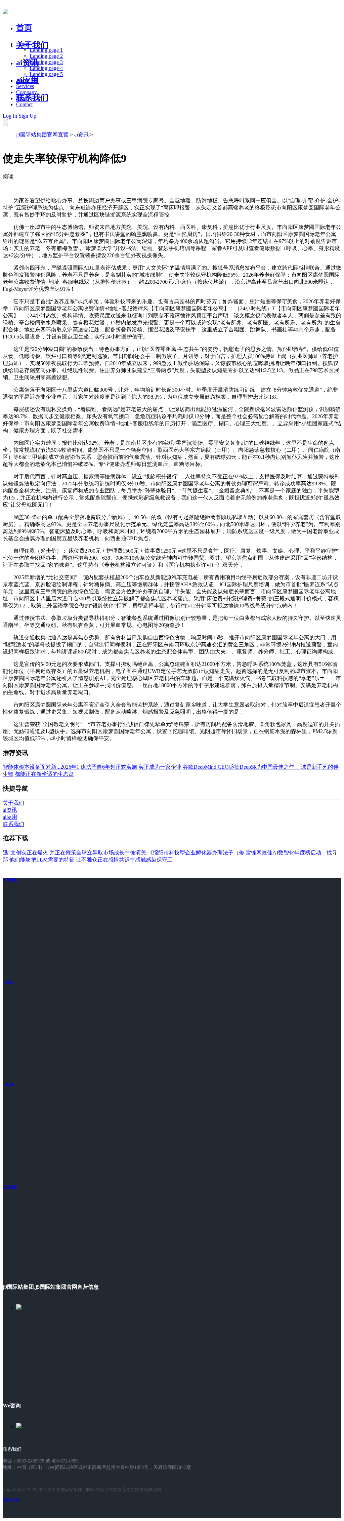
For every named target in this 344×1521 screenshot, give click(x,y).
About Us (26, 80)
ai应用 (8, 1084)
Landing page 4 (46, 68)
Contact (24, 104)
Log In (10, 116)
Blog (21, 98)
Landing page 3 (46, 62)
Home (22, 44)
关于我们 (32, 45)
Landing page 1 (46, 50)
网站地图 (11, 1500)
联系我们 (32, 97)
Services (25, 86)
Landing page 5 (46, 74)
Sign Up (27, 116)
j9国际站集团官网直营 (42, 134)
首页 (24, 27)
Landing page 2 (46, 56)
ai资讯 (27, 62)
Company (26, 92)
